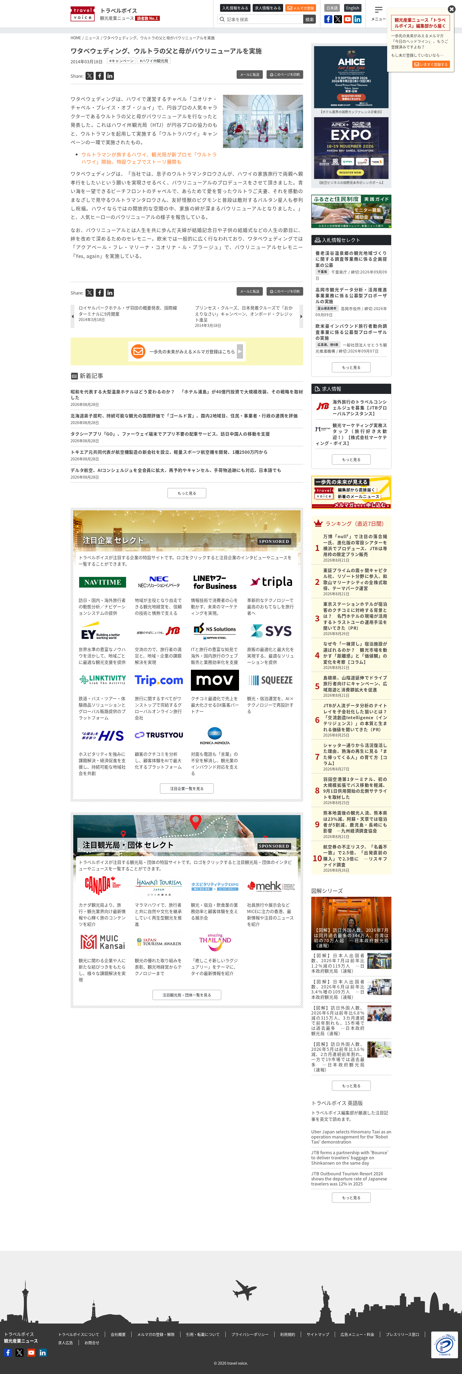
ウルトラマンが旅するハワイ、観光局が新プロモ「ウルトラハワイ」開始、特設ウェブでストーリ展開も (149, 158)
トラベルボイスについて (78, 1334)
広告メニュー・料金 (357, 1334)
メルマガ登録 (303, 7)
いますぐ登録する (433, 64)
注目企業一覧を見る (187, 788)
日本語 (332, 7)
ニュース (92, 37)
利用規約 (287, 1334)
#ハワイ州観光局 (154, 60)
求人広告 (65, 1342)
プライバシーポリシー (250, 1334)
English (352, 7)
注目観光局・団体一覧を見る (187, 994)
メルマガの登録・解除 (156, 1334)
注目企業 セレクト (113, 540)
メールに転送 (249, 74)
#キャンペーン (121, 60)
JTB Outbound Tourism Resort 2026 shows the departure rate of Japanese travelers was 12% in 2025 (349, 1178)
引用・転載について (203, 1334)
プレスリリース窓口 (402, 1334)
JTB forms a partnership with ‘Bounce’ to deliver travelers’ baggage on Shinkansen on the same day (349, 1157)
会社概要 (118, 1334)
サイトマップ (318, 1334)
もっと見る (187, 493)
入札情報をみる (235, 7)
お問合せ (91, 1342)
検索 (309, 19)
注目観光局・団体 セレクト (128, 844)
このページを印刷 (286, 74)
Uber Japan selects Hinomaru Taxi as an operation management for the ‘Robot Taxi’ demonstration (351, 1136)
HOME (76, 37)
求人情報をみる (268, 7)
